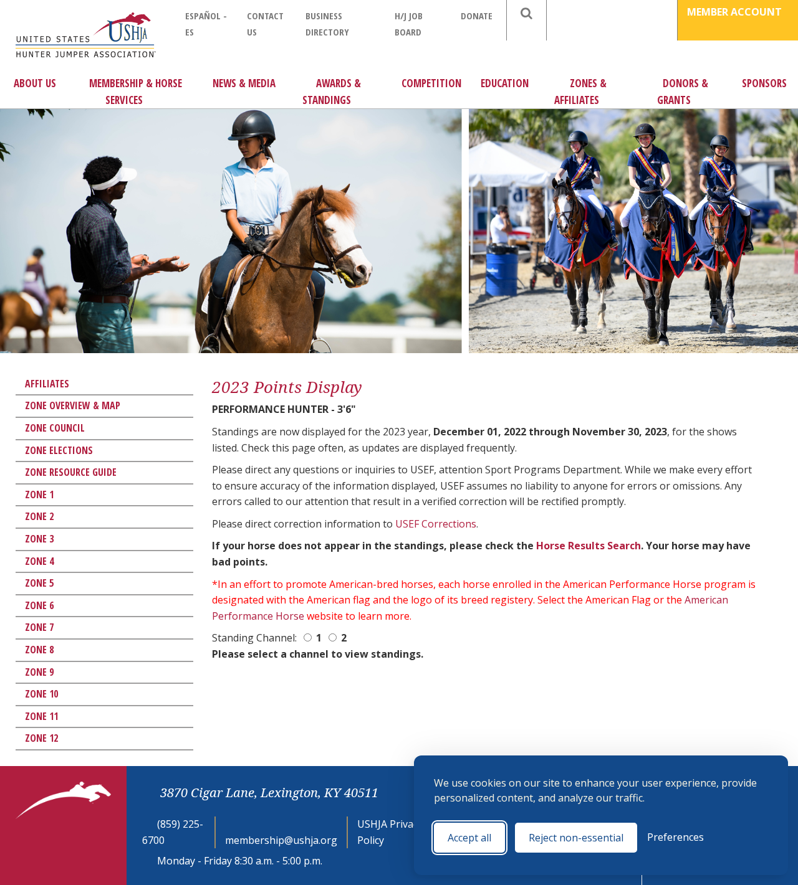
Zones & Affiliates (580, 91)
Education (505, 83)
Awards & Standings (331, 91)
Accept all (469, 838)
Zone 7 (39, 627)
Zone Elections (59, 450)
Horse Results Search (588, 545)
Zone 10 (41, 694)
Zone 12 (41, 738)
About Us (35, 83)
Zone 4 (39, 561)
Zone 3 (39, 539)
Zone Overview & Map (72, 405)
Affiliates (47, 383)
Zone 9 (39, 672)
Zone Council (55, 428)
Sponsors (764, 83)
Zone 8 (39, 649)
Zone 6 (39, 605)
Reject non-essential (576, 838)
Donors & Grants (682, 91)
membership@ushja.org (281, 840)
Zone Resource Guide (71, 472)
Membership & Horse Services (135, 91)
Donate (477, 15)
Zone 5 (39, 583)
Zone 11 (41, 716)
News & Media (244, 83)
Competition (431, 83)
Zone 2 (39, 516)
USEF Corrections (435, 524)
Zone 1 (39, 494)
